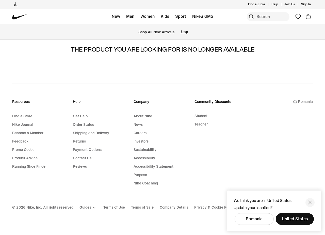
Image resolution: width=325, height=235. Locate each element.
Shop (184, 32)
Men (130, 16)
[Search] (251, 16)
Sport (180, 16)
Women (147, 16)
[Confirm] (310, 202)
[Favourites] (298, 16)
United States (295, 219)
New (116, 16)
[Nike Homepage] (19, 16)
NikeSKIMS (203, 16)
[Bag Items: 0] (308, 16)
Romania (254, 219)
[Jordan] (15, 5)
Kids (165, 16)
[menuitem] (279, 5)
